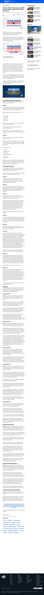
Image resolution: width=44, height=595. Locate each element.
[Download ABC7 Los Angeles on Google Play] (40, 588)
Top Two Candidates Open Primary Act (14, 74)
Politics (11, 582)
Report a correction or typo (6, 514)
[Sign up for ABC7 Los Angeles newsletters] (9, 588)
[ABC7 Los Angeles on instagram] (7, 588)
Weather (11, 578)
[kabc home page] (3, 576)
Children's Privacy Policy (14, 591)
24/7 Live (13, 1)
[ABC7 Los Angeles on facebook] (2, 588)
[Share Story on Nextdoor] (20, 14)
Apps (27, 578)
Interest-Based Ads (30, 591)
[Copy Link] (24, 14)
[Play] (34, 30)
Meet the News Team (39, 581)
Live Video (28, 577)
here (12, 40)
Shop (27, 582)
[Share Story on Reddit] (18, 14)
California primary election (7, 33)
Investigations (29, 581)
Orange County (20, 578)
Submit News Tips (39, 577)
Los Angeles (19, 577)
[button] (2, 1)
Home (11, 577)
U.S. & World (11, 581)
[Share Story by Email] (22, 14)
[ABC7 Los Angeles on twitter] (5, 588)
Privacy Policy (3, 591)
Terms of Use (25, 591)
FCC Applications (4, 592)
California (19, 582)
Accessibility (38, 582)
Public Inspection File (35, 591)
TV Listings (37, 578)
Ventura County (20, 581)
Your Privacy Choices (8, 591)
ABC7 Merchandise (39, 585)
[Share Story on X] (16, 14)
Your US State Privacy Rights (20, 591)
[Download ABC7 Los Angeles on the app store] (35, 588)
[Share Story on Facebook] (14, 14)
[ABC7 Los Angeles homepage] (7, 1)
